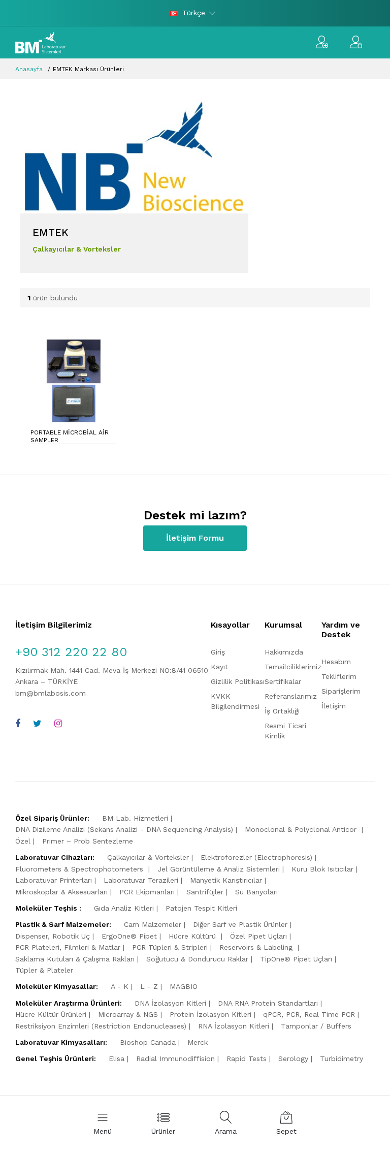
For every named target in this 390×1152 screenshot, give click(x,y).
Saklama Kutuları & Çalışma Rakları (75, 959)
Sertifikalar (283, 681)
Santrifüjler (204, 892)
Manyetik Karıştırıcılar (226, 880)
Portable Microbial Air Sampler (69, 436)
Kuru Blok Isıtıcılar (322, 869)
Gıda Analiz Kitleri (124, 908)
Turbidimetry (341, 1058)
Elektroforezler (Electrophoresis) (256, 857)
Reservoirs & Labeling (257, 947)
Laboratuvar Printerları (53, 880)
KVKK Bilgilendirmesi (235, 701)
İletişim (333, 706)
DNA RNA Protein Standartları (268, 1003)
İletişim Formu (195, 538)
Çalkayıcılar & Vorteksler (148, 857)
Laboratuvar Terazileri (141, 880)
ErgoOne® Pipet (129, 936)
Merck (197, 1042)
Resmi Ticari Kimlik (285, 731)
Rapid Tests (246, 1058)
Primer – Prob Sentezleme (87, 841)
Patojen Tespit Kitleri (201, 908)
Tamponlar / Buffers (316, 1026)
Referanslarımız (291, 696)
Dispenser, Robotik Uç (52, 936)
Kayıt (219, 667)
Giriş (218, 652)
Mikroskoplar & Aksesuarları (61, 892)
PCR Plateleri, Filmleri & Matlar (67, 947)
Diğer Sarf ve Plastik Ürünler (240, 924)
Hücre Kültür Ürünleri (50, 1014)
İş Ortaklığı (282, 711)
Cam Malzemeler (152, 924)
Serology (293, 1058)
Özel (22, 841)
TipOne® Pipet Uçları (296, 959)
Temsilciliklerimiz (293, 667)
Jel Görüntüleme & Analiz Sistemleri (218, 869)
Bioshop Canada (148, 1042)
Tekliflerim (338, 676)
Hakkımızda (284, 652)
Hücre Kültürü (193, 936)
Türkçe (193, 13)
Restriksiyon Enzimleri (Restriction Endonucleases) (100, 1026)
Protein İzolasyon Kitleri (210, 1014)
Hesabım (336, 662)
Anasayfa (29, 69)
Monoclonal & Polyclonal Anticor (302, 829)
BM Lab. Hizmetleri (135, 818)
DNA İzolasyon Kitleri (170, 1003)
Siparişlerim (341, 691)
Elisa (116, 1058)
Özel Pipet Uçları (258, 936)
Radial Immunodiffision (175, 1058)
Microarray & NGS (128, 1014)
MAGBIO (184, 986)
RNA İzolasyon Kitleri (233, 1026)
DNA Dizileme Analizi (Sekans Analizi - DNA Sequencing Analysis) (124, 829)
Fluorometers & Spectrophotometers (80, 869)
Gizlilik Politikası (238, 681)
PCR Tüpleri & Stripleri (170, 947)
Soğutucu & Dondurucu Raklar (197, 959)
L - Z (149, 986)
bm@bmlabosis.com (50, 693)
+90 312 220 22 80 (71, 652)
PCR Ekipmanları (147, 892)
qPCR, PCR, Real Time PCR (309, 1014)
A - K (119, 986)
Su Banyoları (256, 892)
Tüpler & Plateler (44, 970)
